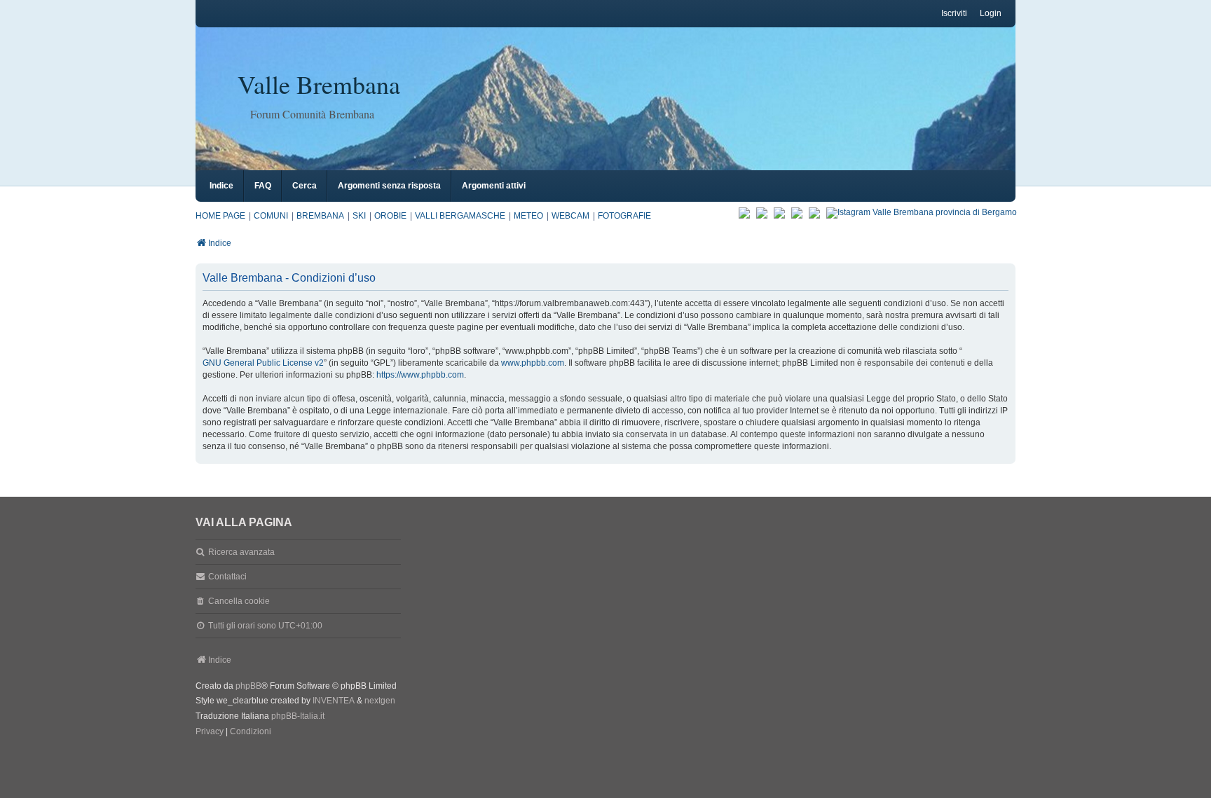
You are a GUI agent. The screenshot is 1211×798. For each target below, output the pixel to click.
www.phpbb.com (532, 363)
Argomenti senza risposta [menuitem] (389, 186)
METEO (528, 216)
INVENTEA (334, 701)
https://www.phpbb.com (420, 375)
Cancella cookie (239, 601)
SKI (359, 216)
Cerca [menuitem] (304, 186)
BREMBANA (320, 216)
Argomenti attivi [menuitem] (494, 186)
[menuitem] (210, 732)
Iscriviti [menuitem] (954, 13)
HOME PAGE (220, 216)
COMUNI (271, 216)
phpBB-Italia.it (297, 716)
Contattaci (227, 577)
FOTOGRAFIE (624, 216)
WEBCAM (570, 216)
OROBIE (390, 216)
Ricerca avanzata (241, 552)
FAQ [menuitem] (262, 186)
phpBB (248, 686)
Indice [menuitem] (221, 186)
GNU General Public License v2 (263, 363)
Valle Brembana (319, 84)
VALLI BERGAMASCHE (460, 216)
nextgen (379, 701)
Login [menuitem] (990, 13)
